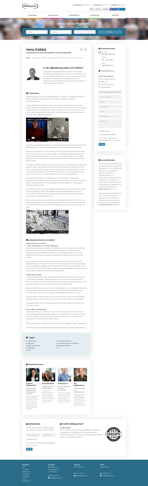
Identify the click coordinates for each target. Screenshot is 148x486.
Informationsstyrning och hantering (68, 343)
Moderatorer (53, 15)
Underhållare (74, 15)
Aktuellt (115, 15)
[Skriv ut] (81, 49)
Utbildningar (25, 476)
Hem (91, 9)
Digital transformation (33, 345)
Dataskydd (30, 343)
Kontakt (105, 9)
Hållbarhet (44, 58)
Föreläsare (32, 15)
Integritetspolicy (116, 140)
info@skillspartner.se (107, 71)
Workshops (94, 15)
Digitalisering (35, 58)
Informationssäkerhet (64, 345)
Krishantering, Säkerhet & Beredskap (59, 58)
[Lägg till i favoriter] (85, 49)
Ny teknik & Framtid (77, 58)
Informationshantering (64, 341)
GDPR (29, 350)
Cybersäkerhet (31, 341)
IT (58, 348)
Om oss (98, 9)
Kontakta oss (26, 481)
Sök (111, 32)
